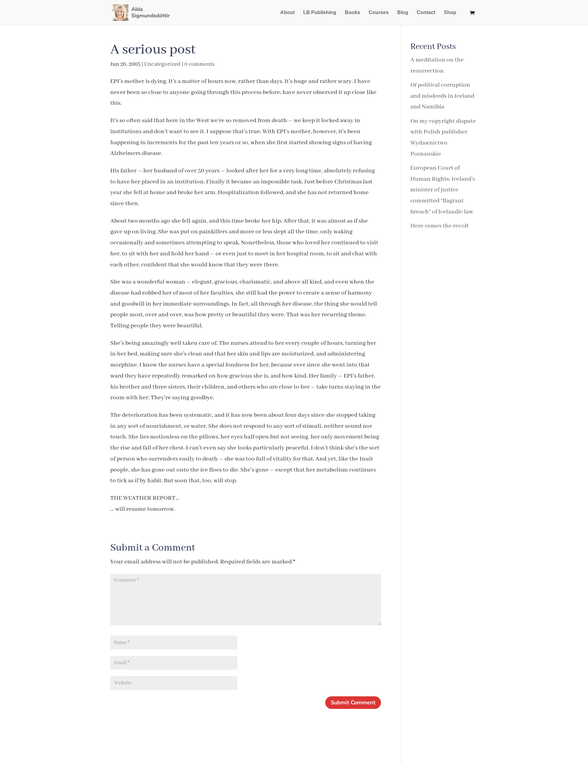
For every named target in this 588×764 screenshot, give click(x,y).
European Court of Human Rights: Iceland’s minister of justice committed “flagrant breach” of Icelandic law (442, 190)
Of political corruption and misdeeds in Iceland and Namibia (442, 96)
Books (352, 12)
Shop (450, 12)
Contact (426, 12)
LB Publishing (319, 12)
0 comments (199, 64)
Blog (402, 12)
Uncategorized (162, 64)
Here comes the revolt (439, 226)
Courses (379, 12)
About (287, 12)
